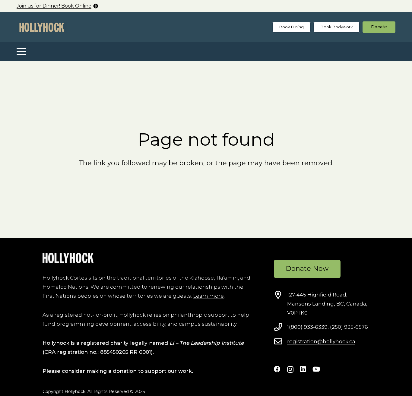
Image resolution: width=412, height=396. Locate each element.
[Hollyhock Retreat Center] (42, 27)
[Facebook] (277, 369)
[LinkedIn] (303, 369)
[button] (21, 51)
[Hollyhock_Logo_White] (68, 258)
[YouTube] (316, 369)
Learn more (208, 296)
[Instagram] (290, 369)
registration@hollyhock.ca (321, 341)
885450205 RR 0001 (125, 352)
